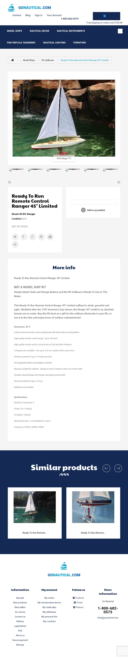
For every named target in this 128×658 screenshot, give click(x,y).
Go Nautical (108, 601)
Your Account (54, 15)
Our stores (20, 612)
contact (16, 15)
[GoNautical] (29, 8)
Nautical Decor (39, 31)
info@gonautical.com (107, 617)
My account (49, 590)
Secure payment (20, 640)
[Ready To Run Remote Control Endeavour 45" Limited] (93, 507)
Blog (27, 15)
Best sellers (20, 607)
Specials (20, 598)
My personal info (49, 616)
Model (15, 214)
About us (20, 635)
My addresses (49, 612)
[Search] (120, 31)
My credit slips (49, 607)
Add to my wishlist (96, 210)
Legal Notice (20, 626)
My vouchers (49, 621)
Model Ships (14, 31)
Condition (17, 218)
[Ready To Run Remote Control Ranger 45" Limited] (17, 174)
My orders (49, 598)
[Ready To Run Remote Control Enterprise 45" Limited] (35, 507)
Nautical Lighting (54, 42)
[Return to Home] (13, 60)
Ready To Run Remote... (34, 532)
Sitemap (20, 644)
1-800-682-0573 (70, 18)
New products (20, 602)
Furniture (79, 42)
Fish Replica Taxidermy (21, 42)
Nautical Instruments (71, 31)
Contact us (20, 616)
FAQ (20, 630)
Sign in (38, 15)
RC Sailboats (48, 60)
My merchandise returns (49, 602)
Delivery (20, 621)
